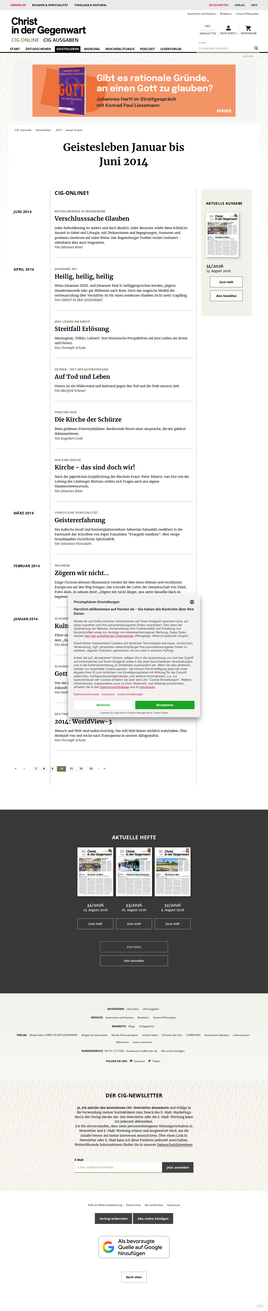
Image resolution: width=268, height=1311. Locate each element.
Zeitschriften (218, 5)
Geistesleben (68, 49)
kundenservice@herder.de (141, 1051)
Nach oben (134, 1277)
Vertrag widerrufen (113, 1219)
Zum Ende (105, 769)
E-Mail (79, 1160)
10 (61, 768)
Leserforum (170, 49)
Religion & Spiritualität (50, 5)
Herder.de (18, 5)
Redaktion (226, 13)
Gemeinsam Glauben (216, 1035)
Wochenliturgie (120, 49)
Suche (202, 42)
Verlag (240, 5)
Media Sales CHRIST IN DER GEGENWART (54, 1035)
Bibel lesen (122, 1042)
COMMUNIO (193, 1035)
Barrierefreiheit (154, 1205)
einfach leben (150, 1035)
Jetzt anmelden (178, 1167)
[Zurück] (27, 769)
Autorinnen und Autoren (202, 13)
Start (15, 49)
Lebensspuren (241, 1035)
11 (71, 768)
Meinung (92, 49)
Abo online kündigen (173, 1051)
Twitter (156, 1061)
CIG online (25, 40)
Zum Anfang (18, 769)
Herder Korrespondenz (124, 1035)
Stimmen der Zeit (172, 1035)
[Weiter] (99, 769)
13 (90, 768)
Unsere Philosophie (247, 13)
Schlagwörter (147, 1026)
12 (81, 768)
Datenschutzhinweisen (174, 1144)
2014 (59, 130)
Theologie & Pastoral (90, 5)
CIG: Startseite (23, 130)
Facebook (139, 1061)
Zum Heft (226, 282)
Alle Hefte (134, 947)
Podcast (147, 49)
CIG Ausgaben (61, 40)
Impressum (173, 1205)
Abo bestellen (226, 296)
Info (254, 5)
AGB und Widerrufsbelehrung (105, 1205)
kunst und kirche (142, 1042)
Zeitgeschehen (38, 49)
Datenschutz (133, 1205)
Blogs (132, 1026)
